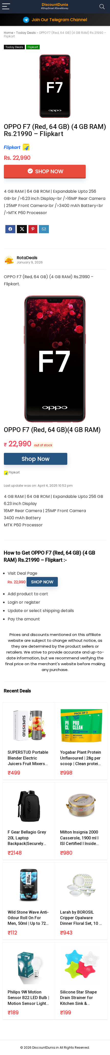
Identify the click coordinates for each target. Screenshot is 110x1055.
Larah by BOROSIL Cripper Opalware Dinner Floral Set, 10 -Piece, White (80, 918)
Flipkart (33, 47)
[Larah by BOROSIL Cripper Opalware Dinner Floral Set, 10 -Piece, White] (81, 885)
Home (8, 33)
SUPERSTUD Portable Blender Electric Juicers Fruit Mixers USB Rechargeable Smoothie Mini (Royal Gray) (28, 758)
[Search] (102, 6)
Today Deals (26, 33)
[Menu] (6, 6)
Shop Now (48, 171)
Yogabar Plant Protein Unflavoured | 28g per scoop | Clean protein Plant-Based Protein (80, 758)
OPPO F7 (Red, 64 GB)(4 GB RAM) (52, 430)
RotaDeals (27, 258)
